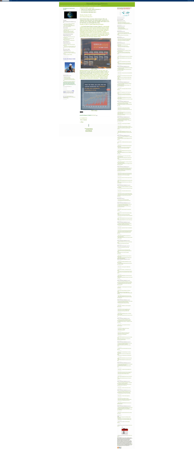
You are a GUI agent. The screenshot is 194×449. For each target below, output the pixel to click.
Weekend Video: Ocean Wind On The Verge (123, 398)
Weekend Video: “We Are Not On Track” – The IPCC (124, 126)
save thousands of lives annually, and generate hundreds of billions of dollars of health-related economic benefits (94, 72)
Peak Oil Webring (88, 130)
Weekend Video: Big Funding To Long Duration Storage (124, 399)
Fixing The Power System (121, 27)
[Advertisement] (78, 134)
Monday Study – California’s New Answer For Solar (124, 387)
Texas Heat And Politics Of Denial (68, 54)
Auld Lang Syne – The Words (121, 329)
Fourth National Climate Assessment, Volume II (92, 26)
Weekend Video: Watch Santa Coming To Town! (123, 332)
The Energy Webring (89, 128)
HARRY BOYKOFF (69, 96)
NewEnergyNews (97, 3)
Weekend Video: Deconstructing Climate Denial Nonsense (125, 230)
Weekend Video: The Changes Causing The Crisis (70, 46)
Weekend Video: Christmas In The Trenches (123, 333)
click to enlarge (94, 69)
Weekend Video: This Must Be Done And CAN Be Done (124, 355)
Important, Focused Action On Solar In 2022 (123, 243)
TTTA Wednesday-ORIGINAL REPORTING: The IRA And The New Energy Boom (69, 24)
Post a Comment (83, 119)
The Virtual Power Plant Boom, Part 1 (88, 10)
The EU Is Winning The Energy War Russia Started (124, 200)
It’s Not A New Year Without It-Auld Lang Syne (123, 328)
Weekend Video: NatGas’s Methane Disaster (123, 373)
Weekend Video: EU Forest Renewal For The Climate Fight (125, 194)
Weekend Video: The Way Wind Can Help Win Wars (124, 39)
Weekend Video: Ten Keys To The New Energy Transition (125, 193)
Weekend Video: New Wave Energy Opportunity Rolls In (125, 231)
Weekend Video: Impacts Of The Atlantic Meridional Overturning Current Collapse (68, 31)
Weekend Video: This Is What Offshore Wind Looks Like (125, 23)
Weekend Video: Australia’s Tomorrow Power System (124, 159)
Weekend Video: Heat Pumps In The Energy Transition (124, 94)
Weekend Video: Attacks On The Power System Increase (125, 177)
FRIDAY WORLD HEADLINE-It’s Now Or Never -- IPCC (124, 131)
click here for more (104, 78)
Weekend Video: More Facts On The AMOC (69, 32)
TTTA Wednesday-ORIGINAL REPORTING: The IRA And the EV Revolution (69, 26)
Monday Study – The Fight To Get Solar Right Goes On (124, 369)
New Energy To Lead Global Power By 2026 (123, 199)
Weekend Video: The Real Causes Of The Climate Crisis (125, 173)
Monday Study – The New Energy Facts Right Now (124, 123)
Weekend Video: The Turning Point (122, 334)
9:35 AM (94, 115)
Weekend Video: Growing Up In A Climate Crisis (124, 108)
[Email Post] (96, 115)
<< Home (81, 122)
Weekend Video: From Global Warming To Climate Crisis (125, 109)
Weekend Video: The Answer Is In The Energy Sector (124, 63)
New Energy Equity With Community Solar (69, 78)
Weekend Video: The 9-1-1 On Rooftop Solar (69, 40)
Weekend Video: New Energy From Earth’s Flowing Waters (125, 215)
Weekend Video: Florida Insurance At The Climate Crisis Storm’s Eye (68, 39)
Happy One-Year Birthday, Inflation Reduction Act (91, 9)
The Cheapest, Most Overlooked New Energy (123, 32)
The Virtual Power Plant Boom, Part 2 (88, 12)
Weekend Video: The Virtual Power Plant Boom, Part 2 (124, 419)
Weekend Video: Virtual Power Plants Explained (124, 214)
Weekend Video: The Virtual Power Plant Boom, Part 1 (124, 418)
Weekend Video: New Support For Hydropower (69, 81)
